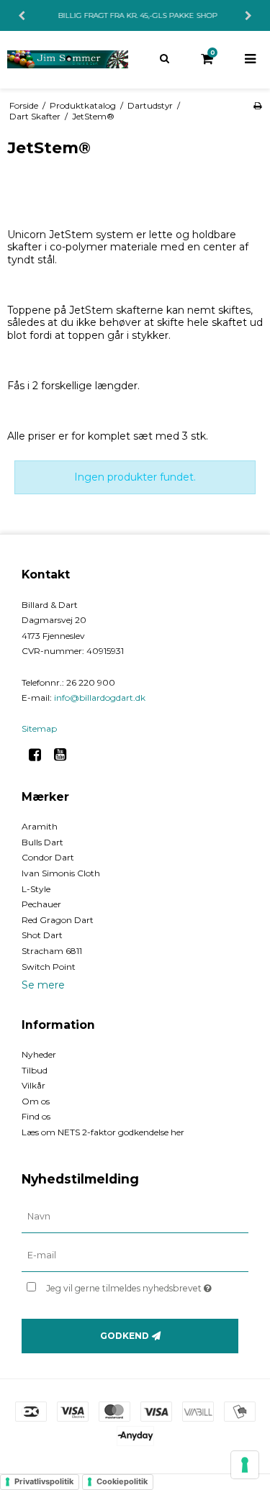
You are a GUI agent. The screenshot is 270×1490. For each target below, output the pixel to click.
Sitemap (39, 728)
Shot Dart (42, 935)
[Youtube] (65, 754)
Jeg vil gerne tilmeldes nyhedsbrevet (134, 1285)
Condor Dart (48, 857)
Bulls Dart (42, 842)
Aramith (40, 826)
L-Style (36, 888)
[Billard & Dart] (67, 59)
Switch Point (49, 966)
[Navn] (135, 1216)
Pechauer (41, 904)
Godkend (124, 1335)
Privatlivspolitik (43, 1481)
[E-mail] (135, 1255)
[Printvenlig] (257, 105)
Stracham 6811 (52, 950)
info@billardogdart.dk (99, 697)
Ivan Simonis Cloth (61, 873)
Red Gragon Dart (58, 919)
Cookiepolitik (122, 1481)
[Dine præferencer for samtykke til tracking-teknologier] (244, 1464)
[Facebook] (40, 754)
